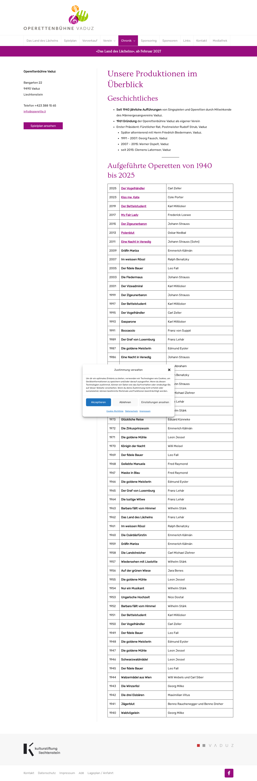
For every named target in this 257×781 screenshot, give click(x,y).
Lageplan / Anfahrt (100, 773)
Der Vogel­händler (133, 188)
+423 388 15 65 (45, 105)
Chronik (126, 40)
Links (187, 40)
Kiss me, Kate (130, 197)
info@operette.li (35, 111)
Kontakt (201, 40)
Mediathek (220, 40)
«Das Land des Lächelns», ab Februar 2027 (128, 51)
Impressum (145, 411)
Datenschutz (131, 411)
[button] (169, 370)
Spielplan (70, 40)
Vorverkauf (89, 40)
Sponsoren (169, 40)
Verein (107, 40)
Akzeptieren (98, 402)
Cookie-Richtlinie (114, 411)
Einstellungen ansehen (155, 402)
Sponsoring (149, 40)
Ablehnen (125, 402)
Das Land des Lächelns (42, 40)
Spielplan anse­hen (43, 126)
